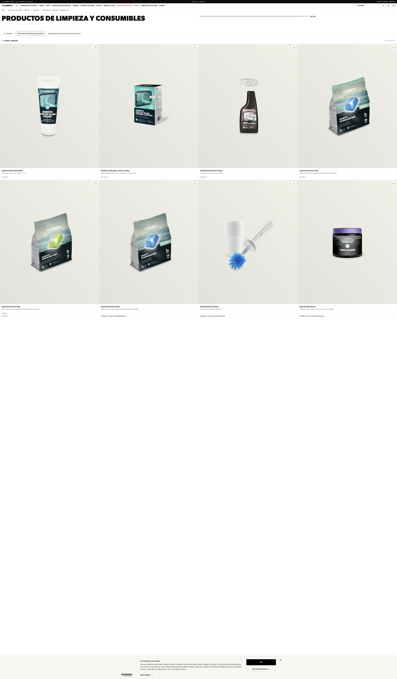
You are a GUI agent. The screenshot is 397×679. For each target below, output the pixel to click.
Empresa (385, 1)
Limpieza (36, 10)
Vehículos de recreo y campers (19, 10)
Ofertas (136, 5)
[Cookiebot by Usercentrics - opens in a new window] (127, 675)
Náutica (99, 5)
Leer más (313, 16)
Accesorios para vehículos (61, 5)
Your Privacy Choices (260, 669)
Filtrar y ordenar (11, 41)
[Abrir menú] (16, 5)
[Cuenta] (388, 5)
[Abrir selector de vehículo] (383, 5)
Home (3, 10)
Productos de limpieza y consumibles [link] (55, 10)
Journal (162, 5)
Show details (145, 675)
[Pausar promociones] (3, 1)
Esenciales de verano (124, 5)
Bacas (48, 5)
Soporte (379, 1)
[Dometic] (7, 5)
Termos (41, 5)
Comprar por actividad (149, 5)
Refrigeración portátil (29, 5)
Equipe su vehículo (198, 1)
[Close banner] (280, 660)
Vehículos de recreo (87, 5)
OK (261, 662)
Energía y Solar (109, 5)
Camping (76, 5)
